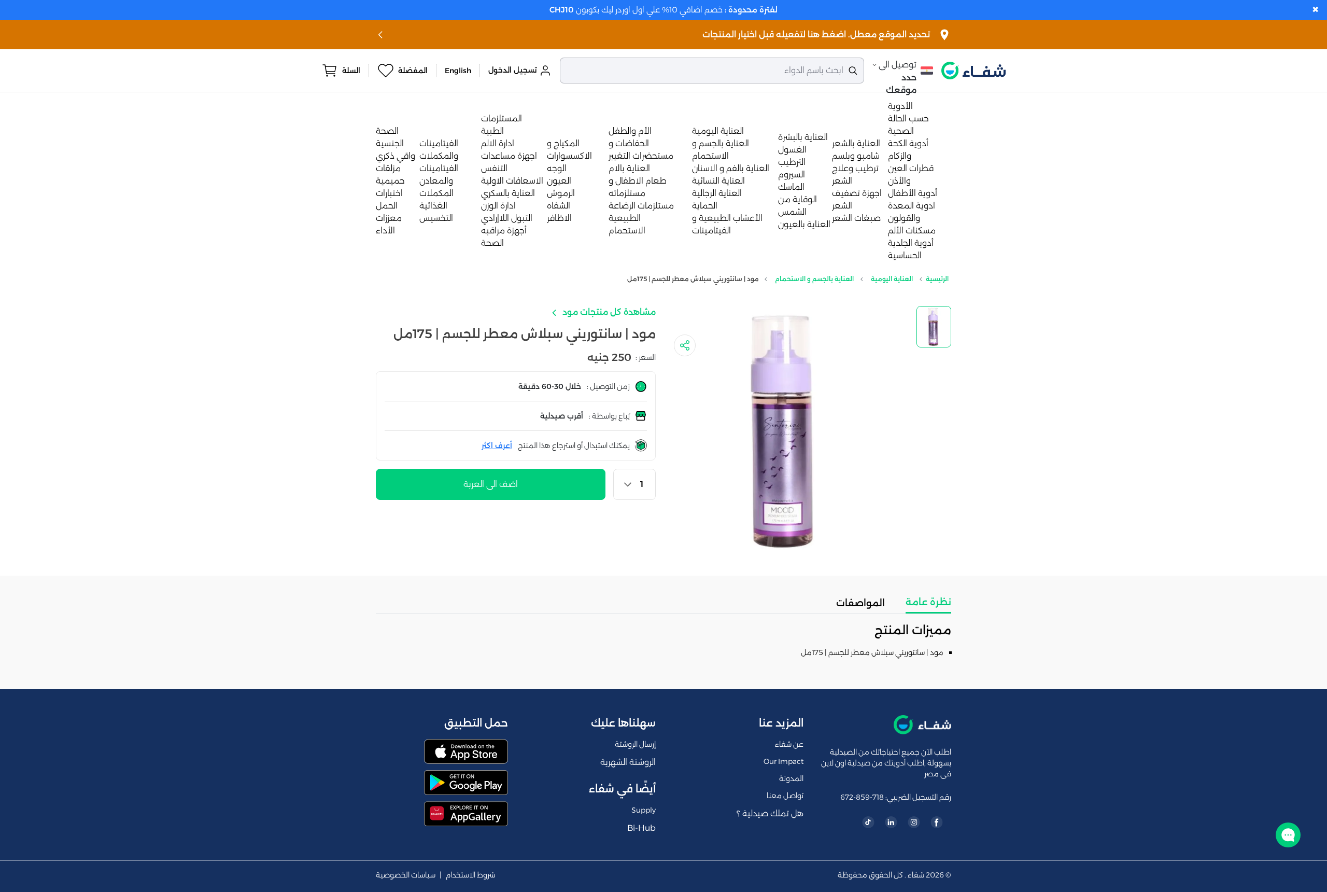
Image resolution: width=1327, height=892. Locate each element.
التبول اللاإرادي (506, 218)
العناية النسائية (718, 181)
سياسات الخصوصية (405, 875)
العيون (559, 181)
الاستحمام (627, 230)
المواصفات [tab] (860, 603)
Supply (643, 810)
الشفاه (558, 206)
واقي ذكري (395, 156)
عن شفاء (789, 744)
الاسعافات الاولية (512, 181)
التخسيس (436, 218)
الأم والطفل (630, 131)
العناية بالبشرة (803, 137)
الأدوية (900, 106)
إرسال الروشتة (635, 744)
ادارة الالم (497, 143)
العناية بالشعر (856, 143)
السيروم (791, 174)
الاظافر (559, 218)
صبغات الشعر (856, 218)
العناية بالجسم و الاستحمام (814, 279)
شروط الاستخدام (471, 875)
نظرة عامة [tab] (928, 602)
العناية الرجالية (717, 193)
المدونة (791, 778)
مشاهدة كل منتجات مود (608, 312)
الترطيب (792, 162)
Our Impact (783, 761)
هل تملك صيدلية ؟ (770, 813)
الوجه (557, 168)
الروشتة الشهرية (628, 762)
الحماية (704, 206)
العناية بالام (629, 168)
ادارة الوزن (498, 206)
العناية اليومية (718, 131)
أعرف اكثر (497, 445)
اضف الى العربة (490, 484)
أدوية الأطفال (912, 193)
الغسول (792, 150)
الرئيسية (937, 279)
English (458, 70)
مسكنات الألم (912, 230)
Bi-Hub (641, 828)
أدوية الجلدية (911, 243)
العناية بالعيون (804, 224)
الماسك (791, 187)
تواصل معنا (785, 795)
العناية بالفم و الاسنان (730, 168)
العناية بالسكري (508, 193)
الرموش (561, 193)
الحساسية (905, 255)
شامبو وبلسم (856, 156)
